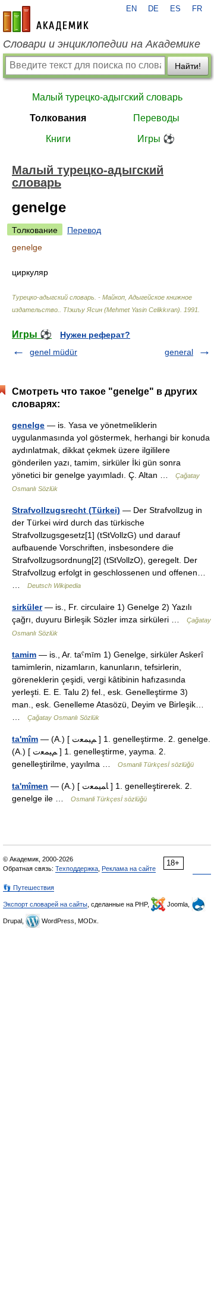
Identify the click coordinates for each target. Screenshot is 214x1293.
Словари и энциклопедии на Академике (101, 44)
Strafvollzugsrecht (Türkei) (66, 510)
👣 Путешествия (28, 887)
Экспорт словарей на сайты (45, 904)
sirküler (27, 607)
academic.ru (46, 19)
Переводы (156, 118)
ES (175, 9)
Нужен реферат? (95, 334)
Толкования (58, 118)
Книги (58, 139)
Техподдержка (76, 868)
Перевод (84, 230)
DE (153, 9)
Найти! (188, 66)
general (179, 352)
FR (197, 9)
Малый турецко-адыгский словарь (107, 97)
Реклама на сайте (129, 868)
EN (131, 9)
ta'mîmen (30, 786)
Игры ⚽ (156, 139)
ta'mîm (25, 739)
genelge (28, 425)
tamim (24, 654)
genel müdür (53, 352)
